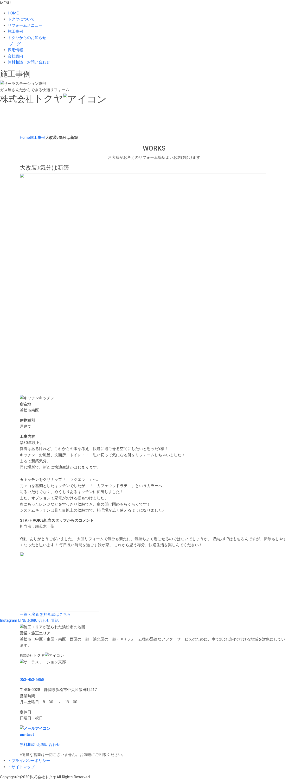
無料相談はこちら (55, 614)
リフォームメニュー (25, 25)
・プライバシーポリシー (29, 760)
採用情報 (15, 50)
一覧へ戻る (29, 614)
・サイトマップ (21, 767)
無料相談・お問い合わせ (29, 62)
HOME (13, 13)
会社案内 (15, 56)
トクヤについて (21, 19)
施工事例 (15, 31)
